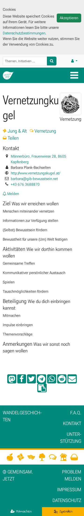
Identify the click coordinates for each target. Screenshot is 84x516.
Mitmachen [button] (23, 511)
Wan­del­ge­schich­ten (22, 416)
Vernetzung (44, 131)
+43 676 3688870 (25, 184)
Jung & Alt (17, 131)
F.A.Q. (75, 412)
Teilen (13, 138)
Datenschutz (66, 500)
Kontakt (72, 423)
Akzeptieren (69, 18)
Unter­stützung (70, 437)
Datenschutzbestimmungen (24, 33)
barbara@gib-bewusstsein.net (34, 179)
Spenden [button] (65, 511)
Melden (12, 193)
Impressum (69, 489)
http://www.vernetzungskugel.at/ (35, 173)
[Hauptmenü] (75, 75)
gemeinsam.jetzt (18, 475)
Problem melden (71, 475)
